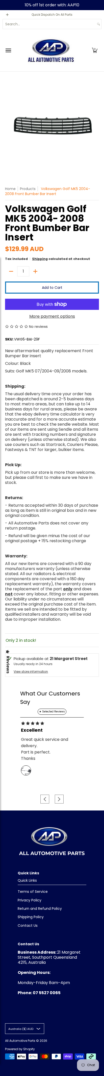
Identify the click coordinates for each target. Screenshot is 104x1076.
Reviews (8, 664)
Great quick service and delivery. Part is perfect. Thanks (44, 749)
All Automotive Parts (20, 1041)
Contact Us (28, 925)
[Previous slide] (44, 799)
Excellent (32, 730)
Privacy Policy (29, 900)
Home (10, 188)
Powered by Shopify (20, 1049)
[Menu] (8, 50)
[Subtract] (11, 271)
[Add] (35, 271)
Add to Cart (52, 287)
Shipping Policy (31, 916)
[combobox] (49, 24)
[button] (94, 50)
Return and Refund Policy (40, 908)
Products (28, 188)
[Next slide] (59, 799)
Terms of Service (33, 891)
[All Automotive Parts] (51, 50)
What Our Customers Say (50, 698)
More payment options (52, 316)
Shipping (40, 259)
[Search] (98, 24)
